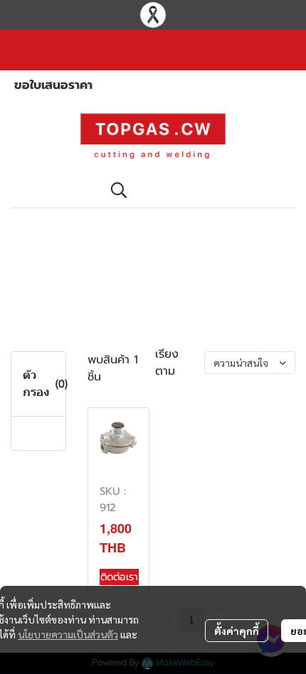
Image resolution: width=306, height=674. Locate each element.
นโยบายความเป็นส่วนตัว (68, 634)
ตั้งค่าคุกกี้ (236, 630)
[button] (196, 190)
